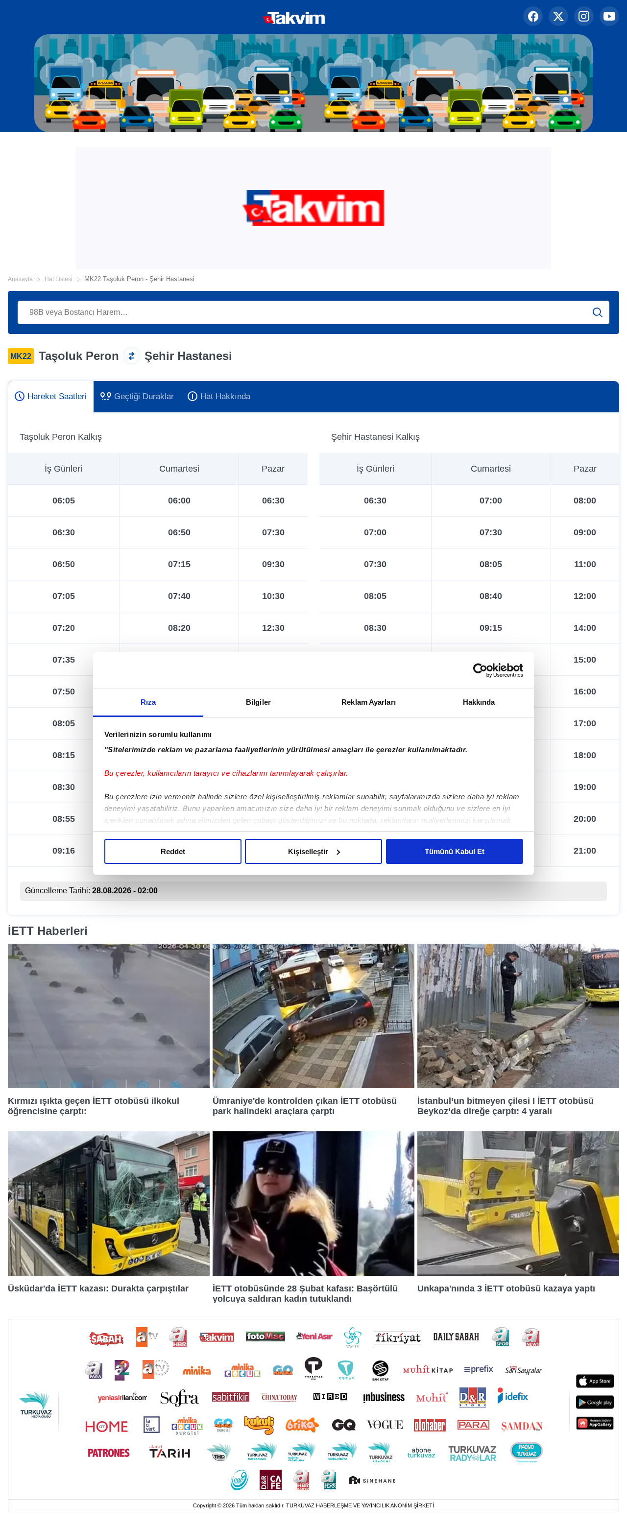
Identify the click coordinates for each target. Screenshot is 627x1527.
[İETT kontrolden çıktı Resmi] (313, 1085)
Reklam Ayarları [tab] (368, 702)
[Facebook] (533, 17)
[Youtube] (609, 17)
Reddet (173, 851)
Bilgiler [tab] (258, 702)
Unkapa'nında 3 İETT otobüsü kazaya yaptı (506, 1288)
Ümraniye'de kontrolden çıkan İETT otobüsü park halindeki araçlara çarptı (305, 1106)
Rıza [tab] (148, 702)
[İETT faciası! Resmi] (109, 1085)
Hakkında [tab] (479, 702)
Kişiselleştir (308, 851)
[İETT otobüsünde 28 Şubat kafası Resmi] (313, 1273)
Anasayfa (20, 279)
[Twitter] (558, 17)
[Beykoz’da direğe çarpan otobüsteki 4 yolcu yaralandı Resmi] (518, 1085)
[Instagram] (584, 17)
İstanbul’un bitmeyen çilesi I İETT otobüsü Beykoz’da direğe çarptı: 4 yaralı (505, 1106)
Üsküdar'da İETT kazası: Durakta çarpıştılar (98, 1288)
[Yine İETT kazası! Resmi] (518, 1273)
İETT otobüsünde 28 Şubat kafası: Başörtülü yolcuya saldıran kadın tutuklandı (305, 1293)
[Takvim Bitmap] (263, 17)
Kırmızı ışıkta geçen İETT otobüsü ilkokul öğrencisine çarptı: (93, 1106)
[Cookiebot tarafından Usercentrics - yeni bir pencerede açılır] (480, 670)
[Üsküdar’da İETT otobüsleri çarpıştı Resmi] (109, 1273)
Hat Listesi (58, 279)
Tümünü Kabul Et (454, 851)
